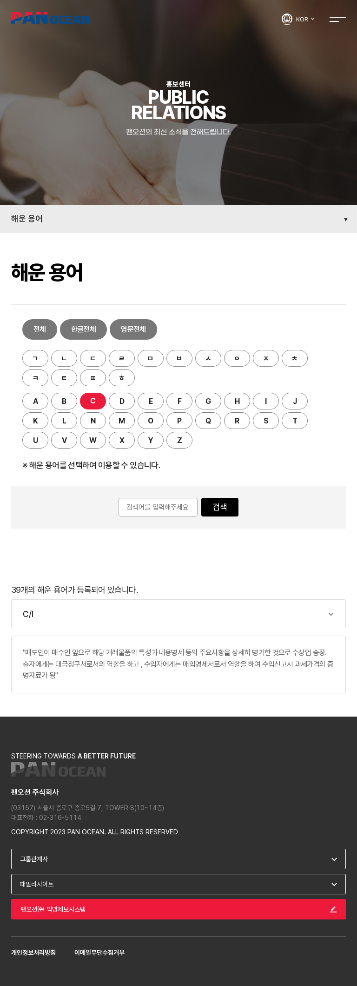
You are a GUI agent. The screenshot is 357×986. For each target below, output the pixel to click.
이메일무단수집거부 (99, 952)
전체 (39, 329)
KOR (303, 19)
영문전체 (133, 329)
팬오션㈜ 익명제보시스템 (53, 909)
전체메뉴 (338, 19)
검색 (219, 507)
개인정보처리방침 (33, 952)
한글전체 (83, 329)
